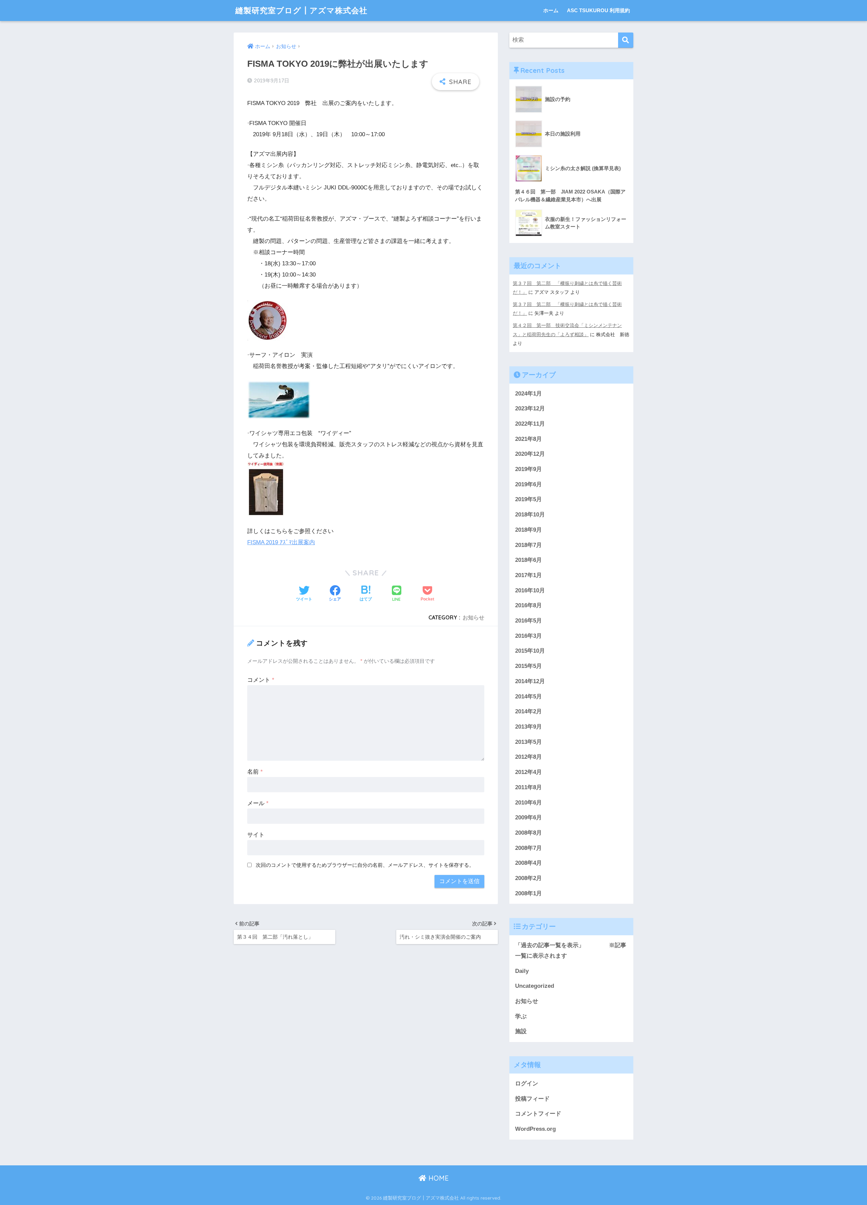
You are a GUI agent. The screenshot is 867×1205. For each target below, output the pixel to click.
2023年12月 (530, 408)
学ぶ (521, 1016)
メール (258, 803)
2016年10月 (530, 590)
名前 (255, 772)
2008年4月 (528, 863)
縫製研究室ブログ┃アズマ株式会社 (301, 10)
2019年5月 (528, 499)
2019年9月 (528, 469)
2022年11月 (530, 424)
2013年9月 (528, 726)
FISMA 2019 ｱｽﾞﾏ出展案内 (281, 542)
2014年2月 (528, 711)
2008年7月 (528, 848)
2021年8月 (528, 439)
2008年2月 (528, 878)
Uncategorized (534, 986)
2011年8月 (528, 787)
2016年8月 (528, 605)
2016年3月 (528, 636)
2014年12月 (530, 681)
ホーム (550, 10)
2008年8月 (528, 833)
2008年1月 (528, 893)
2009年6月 (528, 817)
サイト (256, 835)
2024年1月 (528, 393)
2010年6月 (528, 802)
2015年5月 (528, 666)
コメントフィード (538, 1113)
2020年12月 (530, 454)
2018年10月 (530, 514)
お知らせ (473, 617)
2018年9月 (528, 530)
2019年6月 (528, 484)
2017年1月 (528, 575)
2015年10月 (530, 651)
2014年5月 (528, 696)
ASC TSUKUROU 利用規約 (598, 10)
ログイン (526, 1083)
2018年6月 (528, 560)
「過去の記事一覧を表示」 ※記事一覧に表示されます (570, 950)
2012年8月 (528, 757)
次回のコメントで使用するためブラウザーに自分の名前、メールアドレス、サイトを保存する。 (365, 865)
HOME (437, 1178)
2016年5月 (528, 620)
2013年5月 (528, 742)
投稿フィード (532, 1099)
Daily (522, 971)
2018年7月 (528, 545)
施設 (521, 1031)
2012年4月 (528, 772)
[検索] (625, 40)
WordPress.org (535, 1129)
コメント (260, 680)
